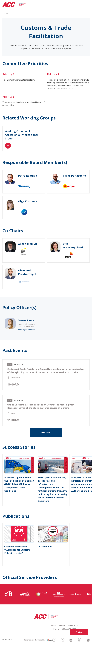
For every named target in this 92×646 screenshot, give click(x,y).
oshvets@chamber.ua (26, 330)
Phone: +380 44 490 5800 (64, 629)
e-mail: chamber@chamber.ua (64, 625)
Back (6, 13)
